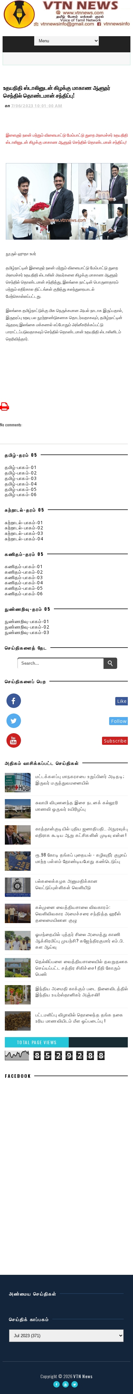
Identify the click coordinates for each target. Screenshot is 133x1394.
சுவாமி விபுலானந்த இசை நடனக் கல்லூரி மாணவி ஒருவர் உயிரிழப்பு (77, 805)
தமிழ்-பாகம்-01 (21, 467)
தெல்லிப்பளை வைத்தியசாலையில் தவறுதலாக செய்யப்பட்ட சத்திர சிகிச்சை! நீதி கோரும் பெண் (82, 967)
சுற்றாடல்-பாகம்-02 (24, 528)
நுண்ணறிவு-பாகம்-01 (27, 621)
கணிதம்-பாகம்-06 (24, 593)
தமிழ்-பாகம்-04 (21, 484)
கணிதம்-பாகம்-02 (24, 572)
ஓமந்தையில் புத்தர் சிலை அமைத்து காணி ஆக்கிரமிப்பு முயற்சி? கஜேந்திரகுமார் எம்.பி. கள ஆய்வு (80, 940)
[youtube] (65, 1384)
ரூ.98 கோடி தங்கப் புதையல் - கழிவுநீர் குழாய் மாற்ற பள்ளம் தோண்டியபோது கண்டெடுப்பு (81, 857)
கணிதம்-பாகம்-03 (24, 577)
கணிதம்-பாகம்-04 (24, 582)
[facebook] (56, 1384)
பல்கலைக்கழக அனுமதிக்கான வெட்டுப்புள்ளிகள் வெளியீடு (67, 883)
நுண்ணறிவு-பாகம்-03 (27, 632)
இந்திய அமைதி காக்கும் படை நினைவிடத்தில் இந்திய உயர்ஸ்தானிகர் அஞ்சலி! (82, 991)
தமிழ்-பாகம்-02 (21, 473)
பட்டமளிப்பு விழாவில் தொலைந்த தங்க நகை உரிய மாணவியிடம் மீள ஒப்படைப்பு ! (79, 1017)
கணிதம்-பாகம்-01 (24, 566)
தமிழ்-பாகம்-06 (21, 494)
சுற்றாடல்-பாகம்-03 (24, 533)
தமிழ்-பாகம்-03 (21, 478)
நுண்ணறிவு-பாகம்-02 (27, 627)
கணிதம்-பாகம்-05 (24, 588)
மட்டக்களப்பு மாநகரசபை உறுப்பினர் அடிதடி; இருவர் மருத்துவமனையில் (80, 779)
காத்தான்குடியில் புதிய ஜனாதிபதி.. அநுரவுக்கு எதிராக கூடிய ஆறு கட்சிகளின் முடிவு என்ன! (83, 831)
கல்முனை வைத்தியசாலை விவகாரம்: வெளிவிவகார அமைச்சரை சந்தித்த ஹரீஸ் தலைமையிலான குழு (78, 913)
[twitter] (74, 1384)
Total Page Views (37, 1042)
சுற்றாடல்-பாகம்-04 (24, 539)
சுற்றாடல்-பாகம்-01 (24, 522)
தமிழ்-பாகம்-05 (21, 489)
